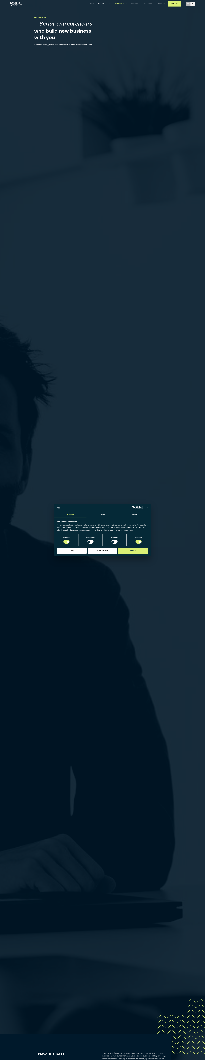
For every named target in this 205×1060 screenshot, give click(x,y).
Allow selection (102, 551)
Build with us (119, 4)
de (193, 4)
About (160, 4)
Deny (72, 551)
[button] (121, 4)
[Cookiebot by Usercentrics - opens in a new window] (133, 507)
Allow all (133, 551)
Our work (100, 4)
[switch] (90, 542)
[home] (16, 4)
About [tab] (134, 515)
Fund (109, 4)
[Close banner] (147, 508)
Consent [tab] (70, 515)
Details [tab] (102, 515)
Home (92, 4)
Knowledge (148, 4)
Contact (174, 4)
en (188, 4)
